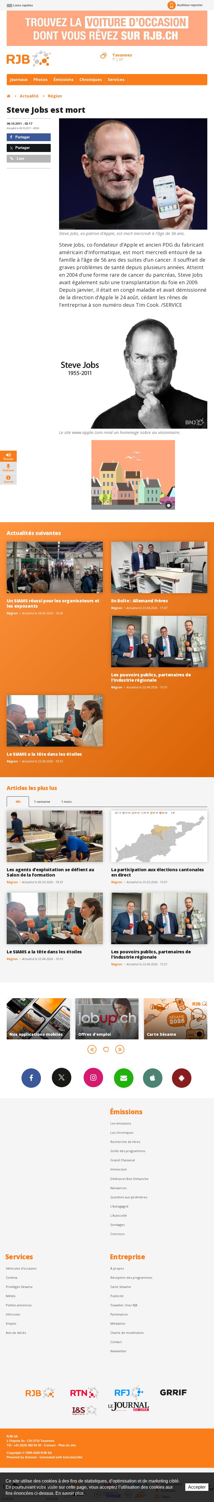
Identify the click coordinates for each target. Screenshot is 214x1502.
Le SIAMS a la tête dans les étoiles (44, 754)
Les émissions (120, 1123)
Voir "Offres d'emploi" (38, 1018)
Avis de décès (16, 1332)
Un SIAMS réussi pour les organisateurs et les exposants (53, 603)
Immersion (118, 1169)
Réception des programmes (131, 1277)
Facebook (31, 1078)
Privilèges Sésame (19, 1287)
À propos (117, 1268)
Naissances (118, 1188)
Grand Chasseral (122, 1160)
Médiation (117, 1323)
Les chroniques (121, 1132)
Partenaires (119, 1314)
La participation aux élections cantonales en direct (157, 872)
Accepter (197, 1487)
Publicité (116, 1296)
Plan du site (67, 1445)
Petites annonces (18, 1305)
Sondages (117, 1224)
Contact (116, 1342)
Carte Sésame (120, 1287)
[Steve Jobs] (133, 174)
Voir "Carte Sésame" (107, 1018)
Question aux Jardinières (128, 1197)
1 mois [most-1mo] (66, 801)
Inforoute (13, 1314)
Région (55, 96)
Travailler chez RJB (123, 1305)
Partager (22, 137)
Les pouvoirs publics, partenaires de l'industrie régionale (151, 677)
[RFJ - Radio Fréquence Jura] (128, 1392)
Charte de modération (127, 1332)
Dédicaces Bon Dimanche (129, 1179)
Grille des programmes (127, 1151)
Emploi (11, 1323)
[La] (133, 373)
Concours (117, 1234)
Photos (40, 79)
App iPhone (152, 1078)
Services (116, 79)
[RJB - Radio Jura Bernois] (40, 1392)
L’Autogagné (119, 1206)
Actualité (29, 96)
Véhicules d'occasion (21, 1268)
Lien (20, 158)
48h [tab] (18, 801)
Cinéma (11, 1277)
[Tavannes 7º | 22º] (103, 50)
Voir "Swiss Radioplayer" (176, 1018)
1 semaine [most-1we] (42, 801)
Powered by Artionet (22, 1457)
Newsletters (123, 1078)
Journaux (19, 79)
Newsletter (118, 1351)
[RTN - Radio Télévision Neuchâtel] (84, 1392)
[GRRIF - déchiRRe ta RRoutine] (172, 1392)
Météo (11, 1296)
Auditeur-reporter (190, 5)
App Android (181, 1078)
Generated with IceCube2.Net (61, 1457)
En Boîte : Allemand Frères (139, 601)
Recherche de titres (125, 1141)
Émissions (64, 79)
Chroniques (90, 79)
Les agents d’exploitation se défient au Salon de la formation (50, 872)
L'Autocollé (118, 1215)
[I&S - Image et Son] (84, 1410)
